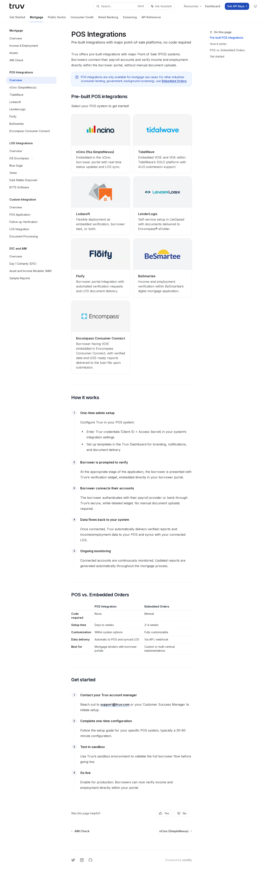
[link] (100, 143)
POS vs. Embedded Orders (227, 50)
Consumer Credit (82, 17)
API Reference (151, 17)
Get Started (17, 17)
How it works (218, 44)
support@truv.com (114, 704)
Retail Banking (108, 17)
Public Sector (57, 17)
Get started (217, 56)
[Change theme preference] (255, 6)
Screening (130, 17)
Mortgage (36, 17)
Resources (191, 6)
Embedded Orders (174, 81)
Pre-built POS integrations (226, 37)
